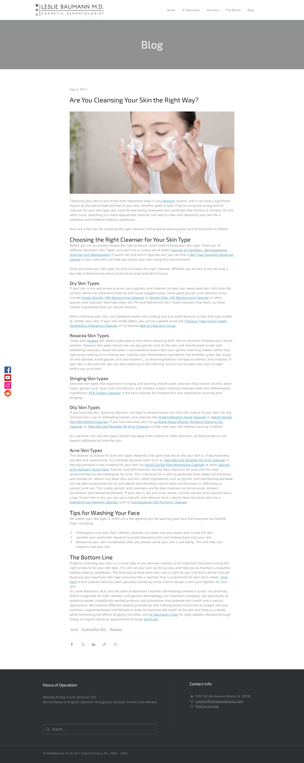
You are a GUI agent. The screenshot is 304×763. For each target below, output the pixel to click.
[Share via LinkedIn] (93, 644)
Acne (74, 629)
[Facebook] (7, 369)
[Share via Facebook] (72, 644)
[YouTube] (7, 377)
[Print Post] (115, 644)
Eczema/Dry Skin (93, 629)
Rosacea (116, 629)
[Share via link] (104, 644)
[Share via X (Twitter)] (83, 644)
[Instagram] (7, 385)
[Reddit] (7, 393)
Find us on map (207, 706)
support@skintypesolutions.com (219, 701)
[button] (212, 9)
